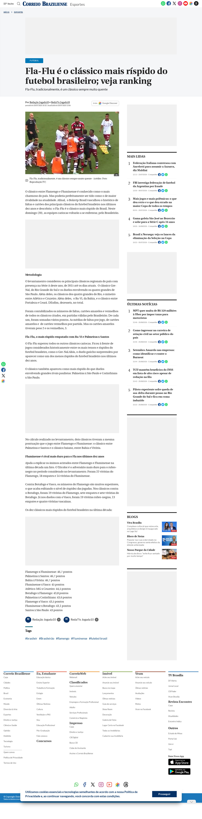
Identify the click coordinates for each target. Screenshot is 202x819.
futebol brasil (99, 638)
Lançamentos (108, 693)
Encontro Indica (174, 721)
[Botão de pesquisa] (17, 3)
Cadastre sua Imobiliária (112, 736)
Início (6, 12)
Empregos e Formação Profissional (84, 702)
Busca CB (73, 743)
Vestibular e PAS (43, 714)
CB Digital (74, 737)
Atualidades (173, 716)
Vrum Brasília (174, 697)
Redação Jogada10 (44, 619)
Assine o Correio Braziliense (81, 753)
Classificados (79, 682)
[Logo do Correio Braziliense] (45, 4)
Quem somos (9, 752)
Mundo (6, 704)
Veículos (73, 697)
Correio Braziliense (17, 673)
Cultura (40, 709)
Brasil (6, 693)
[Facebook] (169, 5)
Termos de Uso (10, 763)
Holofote (7, 736)
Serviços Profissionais (79, 712)
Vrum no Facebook (143, 709)
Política (7, 688)
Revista (171, 711)
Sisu (38, 720)
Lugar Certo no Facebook (113, 725)
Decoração (107, 714)
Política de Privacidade (13, 757)
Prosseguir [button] (164, 794)
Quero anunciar (76, 686)
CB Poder (172, 691)
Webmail (73, 677)
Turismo (7, 746)
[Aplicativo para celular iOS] (179, 762)
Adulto (72, 707)
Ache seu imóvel (109, 677)
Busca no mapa (108, 688)
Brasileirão (47, 638)
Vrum (139, 673)
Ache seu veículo (142, 677)
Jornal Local (173, 686)
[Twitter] (174, 5)
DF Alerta (172, 681)
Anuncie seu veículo (143, 682)
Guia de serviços (109, 704)
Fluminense (80, 638)
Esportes (18, 12)
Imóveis (73, 691)
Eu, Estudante (46, 673)
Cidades (7, 682)
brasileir (32, 638)
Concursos (44, 741)
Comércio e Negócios (78, 718)
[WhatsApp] (163, 5)
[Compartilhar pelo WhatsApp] (166, 175)
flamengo (63, 638)
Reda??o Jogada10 (82, 619)
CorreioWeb (78, 673)
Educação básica (43, 677)
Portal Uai (172, 739)
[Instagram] (180, 5)
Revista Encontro (180, 702)
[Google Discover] (191, 3)
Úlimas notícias (108, 698)
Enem (39, 698)
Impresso (76, 723)
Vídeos (138, 698)
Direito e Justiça (10, 720)
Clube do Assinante (78, 748)
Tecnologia (8, 741)
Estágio (40, 693)
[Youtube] (185, 5)
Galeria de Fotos (109, 720)
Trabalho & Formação (46, 688)
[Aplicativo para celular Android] (179, 772)
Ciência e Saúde (10, 725)
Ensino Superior (43, 682)
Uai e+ (171, 744)
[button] (121, 796)
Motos (138, 704)
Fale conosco (42, 736)
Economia (8, 698)
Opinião (7, 730)
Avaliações (139, 693)
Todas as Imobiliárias (111, 730)
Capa (6, 677)
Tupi (170, 749)
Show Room (107, 709)
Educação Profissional (46, 725)
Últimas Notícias (43, 704)
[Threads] (196, 5)
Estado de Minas (175, 733)
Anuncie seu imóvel (110, 682)
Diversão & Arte (10, 709)
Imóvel (107, 673)
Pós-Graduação (43, 730)
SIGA (95, 103)
